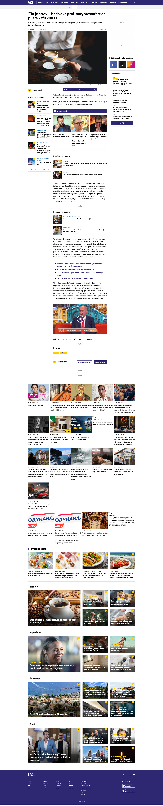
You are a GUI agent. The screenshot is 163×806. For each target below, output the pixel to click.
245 (33, 130)
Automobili (59, 786)
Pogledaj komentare (84, 362)
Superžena (45, 788)
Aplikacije (83, 790)
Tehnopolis (59, 783)
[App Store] (128, 791)
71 (33, 116)
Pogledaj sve (122, 123)
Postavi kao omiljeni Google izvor (75, 89)
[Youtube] (134, 774)
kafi (99, 102)
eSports (58, 781)
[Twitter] (122, 64)
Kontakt (83, 794)
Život (29, 788)
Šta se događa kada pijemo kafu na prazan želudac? (76, 269)
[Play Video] (80, 319)
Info (29, 781)
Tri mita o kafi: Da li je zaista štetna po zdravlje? (75, 278)
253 (33, 143)
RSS (82, 792)
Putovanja (45, 783)
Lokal (57, 788)
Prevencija (66, 227)
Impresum (83, 783)
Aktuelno (66, 172)
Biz (29, 786)
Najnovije (41, 2)
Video (70, 781)
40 (33, 102)
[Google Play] (128, 786)
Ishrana (31, 29)
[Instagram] (131, 64)
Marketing (84, 781)
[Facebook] (113, 64)
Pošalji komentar (100, 362)
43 (54, 362)
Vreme (71, 788)
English (71, 786)
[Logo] (30, 2)
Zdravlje (44, 781)
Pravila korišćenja (86, 786)
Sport (30, 783)
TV (70, 783)
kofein (64, 353)
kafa (57, 353)
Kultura (44, 786)
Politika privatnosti (86, 788)
